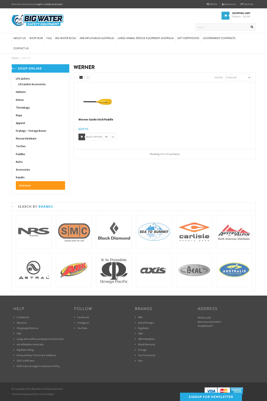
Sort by (218, 77)
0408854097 (205, 326)
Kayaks (20, 177)
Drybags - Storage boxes (31, 130)
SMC (140, 333)
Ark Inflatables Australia (30, 344)
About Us (22, 322)
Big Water (143, 328)
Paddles (20, 154)
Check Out (248, 4)
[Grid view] (81, 77)
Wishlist (213, 4)
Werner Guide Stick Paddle (95, 119)
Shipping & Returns (27, 328)
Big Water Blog (25, 349)
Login (39, 4)
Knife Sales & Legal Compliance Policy (38, 366)
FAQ (19, 333)
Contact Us (23, 317)
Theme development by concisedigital (32, 394)
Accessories (23, 169)
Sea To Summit (146, 355)
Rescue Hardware (26, 138)
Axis (140, 360)
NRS (140, 317)
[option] (34, 249)
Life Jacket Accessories (32, 84)
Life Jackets (23, 78)
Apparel (20, 123)
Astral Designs (146, 322)
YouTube (82, 328)
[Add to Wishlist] (106, 137)
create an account (53, 4)
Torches (21, 146)
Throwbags (23, 107)
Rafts (19, 161)
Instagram (83, 322)
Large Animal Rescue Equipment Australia (40, 339)
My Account (230, 4)
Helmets (21, 92)
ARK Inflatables (146, 339)
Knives (20, 99)
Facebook (83, 317)
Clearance (25, 185)
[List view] (87, 77)
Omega (142, 349)
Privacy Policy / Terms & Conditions (36, 355)
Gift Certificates (26, 360)
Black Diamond (146, 344)
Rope (19, 115)
